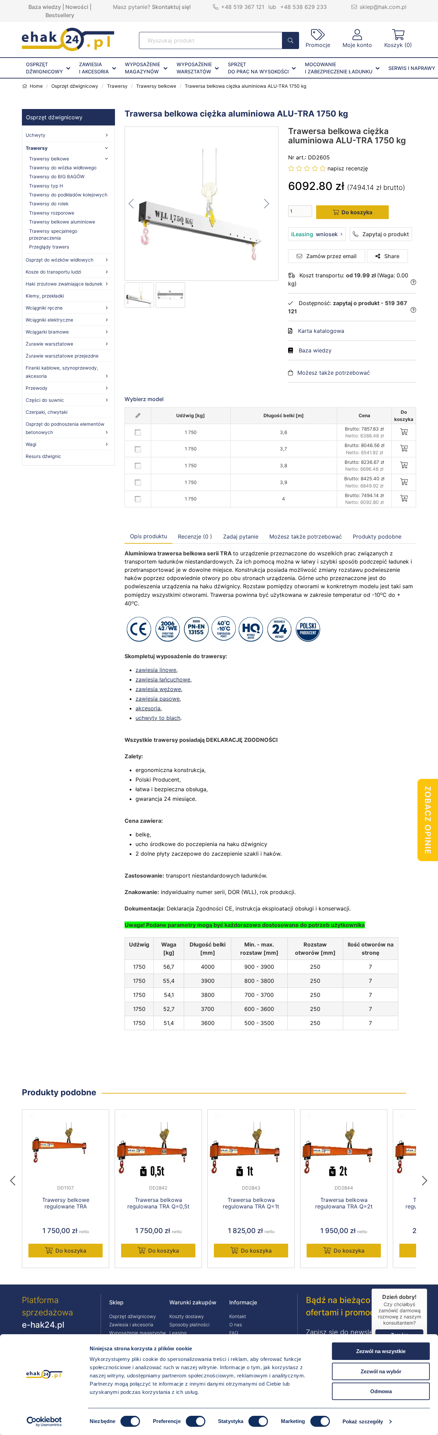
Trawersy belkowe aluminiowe (62, 222)
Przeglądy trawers (49, 247)
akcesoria (148, 708)
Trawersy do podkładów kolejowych (68, 194)
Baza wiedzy (44, 6)
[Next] (424, 1178)
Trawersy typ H (46, 186)
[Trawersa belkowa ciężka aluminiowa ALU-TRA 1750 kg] (202, 203)
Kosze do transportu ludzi (53, 272)
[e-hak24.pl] (68, 49)
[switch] (195, 1421)
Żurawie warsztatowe (49, 344)
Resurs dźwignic (43, 456)
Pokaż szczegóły (363, 1421)
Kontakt (237, 1316)
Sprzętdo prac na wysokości (258, 67)
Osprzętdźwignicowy (44, 67)
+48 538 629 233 (303, 6)
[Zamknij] (427, 1289)
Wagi (31, 444)
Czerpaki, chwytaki (46, 412)
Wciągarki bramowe (47, 332)
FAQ (233, 1333)
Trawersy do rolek (48, 203)
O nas (235, 1324)
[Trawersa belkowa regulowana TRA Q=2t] (343, 1150)
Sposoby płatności (189, 1324)
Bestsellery (60, 15)
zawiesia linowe (156, 669)
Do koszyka (70, 1250)
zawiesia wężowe (158, 689)
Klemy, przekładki (45, 296)
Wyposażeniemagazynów (142, 67)
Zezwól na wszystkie (380, 1351)
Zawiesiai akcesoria (94, 67)
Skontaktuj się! (171, 6)
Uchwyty (36, 135)
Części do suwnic (45, 400)
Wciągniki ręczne (44, 308)
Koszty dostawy (186, 1316)
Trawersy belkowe (49, 158)
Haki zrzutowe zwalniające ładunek (64, 284)
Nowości (76, 6)
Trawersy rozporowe (51, 213)
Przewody (37, 388)
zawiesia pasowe (158, 698)
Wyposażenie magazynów (137, 1333)
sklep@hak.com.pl (383, 6)
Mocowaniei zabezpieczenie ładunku (338, 67)
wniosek (314, 234)
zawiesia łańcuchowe (163, 679)
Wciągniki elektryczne (49, 320)
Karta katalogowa (321, 330)
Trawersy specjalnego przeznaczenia (53, 234)
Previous (16, 1178)
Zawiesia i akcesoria (131, 1324)
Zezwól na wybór (381, 1371)
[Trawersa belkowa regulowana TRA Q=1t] (251, 1150)
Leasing (177, 1333)
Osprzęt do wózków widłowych (59, 260)
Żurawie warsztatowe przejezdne (62, 356)
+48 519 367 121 (242, 6)
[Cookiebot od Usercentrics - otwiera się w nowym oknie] (44, 1421)
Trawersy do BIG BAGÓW (57, 176)
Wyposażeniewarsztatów (194, 67)
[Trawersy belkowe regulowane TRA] (65, 1150)
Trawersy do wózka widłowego (62, 167)
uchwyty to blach (158, 717)
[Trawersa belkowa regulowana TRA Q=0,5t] (158, 1150)
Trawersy (37, 148)
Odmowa (381, 1391)
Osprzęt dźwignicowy (54, 117)
